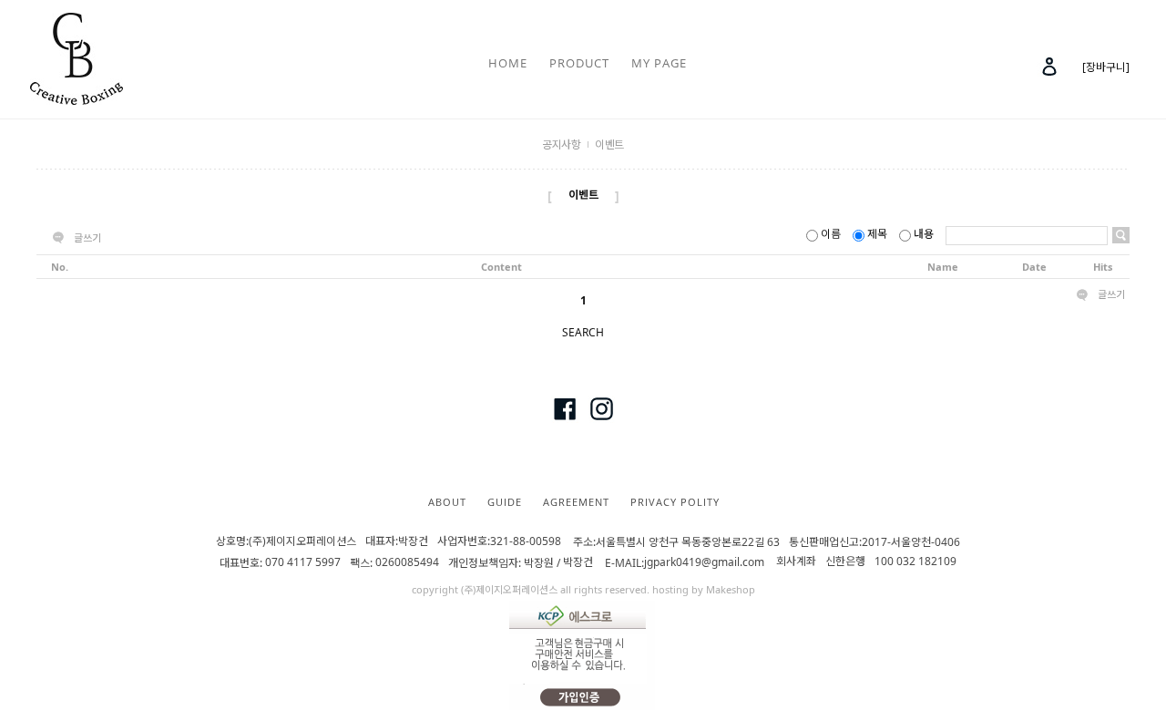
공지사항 (561, 144)
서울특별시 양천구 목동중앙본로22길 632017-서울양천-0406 (766, 542)
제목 (877, 234)
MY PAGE (659, 63)
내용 (923, 234)
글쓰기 (87, 238)
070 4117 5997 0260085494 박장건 (432, 563)
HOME (507, 63)
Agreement (576, 502)
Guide (504, 502)
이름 (831, 234)
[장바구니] (1106, 67)
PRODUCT (579, 63)
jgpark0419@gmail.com (704, 563)
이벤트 (609, 144)
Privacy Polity (675, 502)
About (447, 502)
